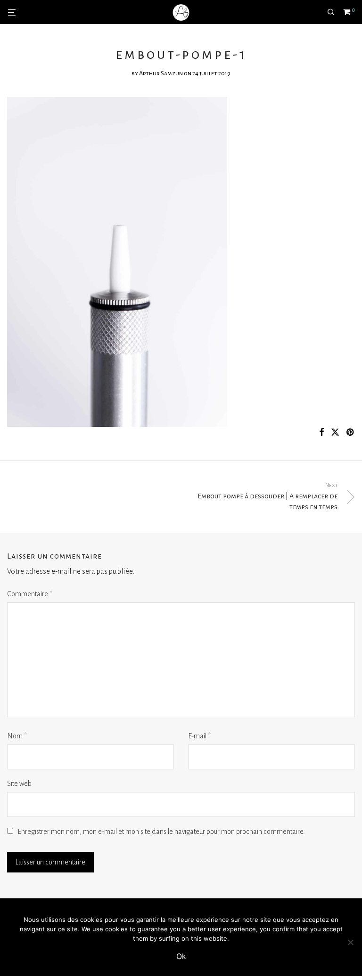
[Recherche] (334, 12)
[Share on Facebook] (321, 433)
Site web (19, 783)
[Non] (350, 942)
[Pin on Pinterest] (350, 433)
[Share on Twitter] (335, 433)
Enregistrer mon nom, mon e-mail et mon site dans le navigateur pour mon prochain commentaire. (161, 831)
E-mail (199, 736)
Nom (17, 736)
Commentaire (29, 594)
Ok (181, 956)
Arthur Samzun (161, 73)
